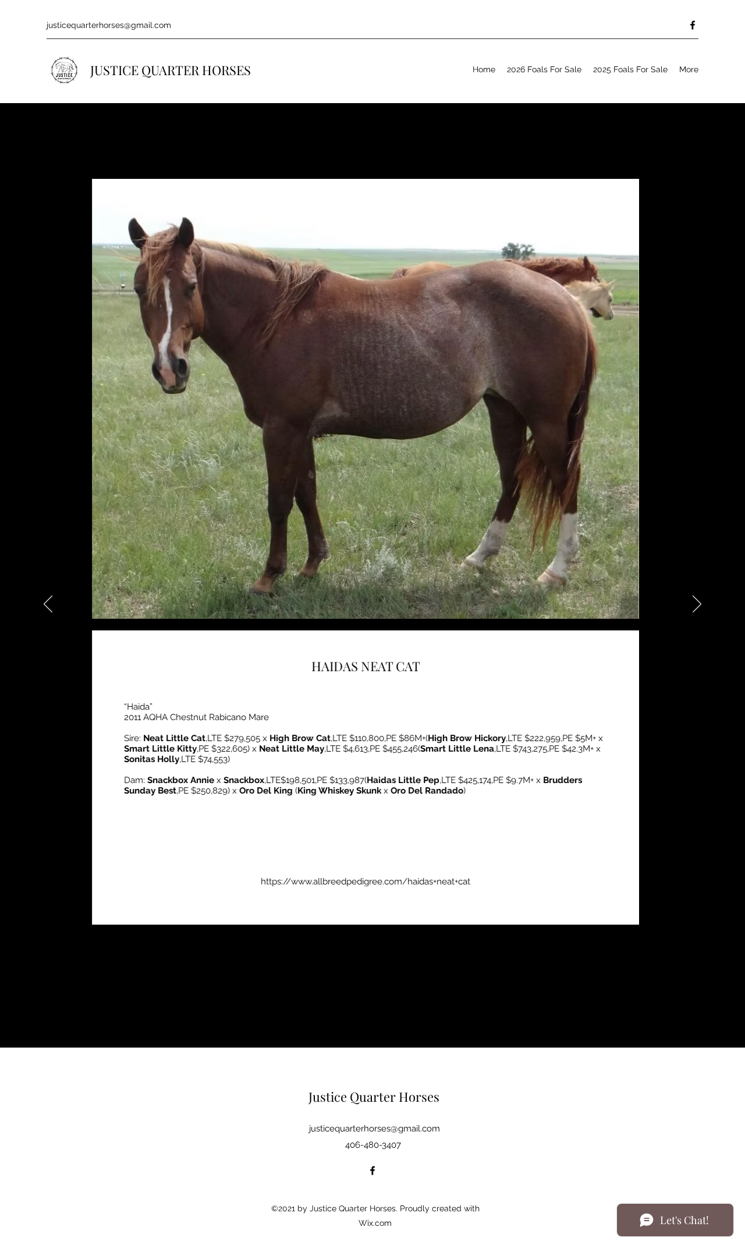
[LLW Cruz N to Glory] (56, 1054)
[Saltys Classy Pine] (68, 1054)
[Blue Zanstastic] (43, 1054)
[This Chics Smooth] (18, 1054)
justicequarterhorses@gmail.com (109, 25)
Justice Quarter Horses (373, 1096)
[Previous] (48, 604)
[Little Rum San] (31, 1054)
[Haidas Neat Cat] (5, 1054)
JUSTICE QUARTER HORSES (170, 70)
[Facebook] (692, 25)
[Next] (697, 604)
